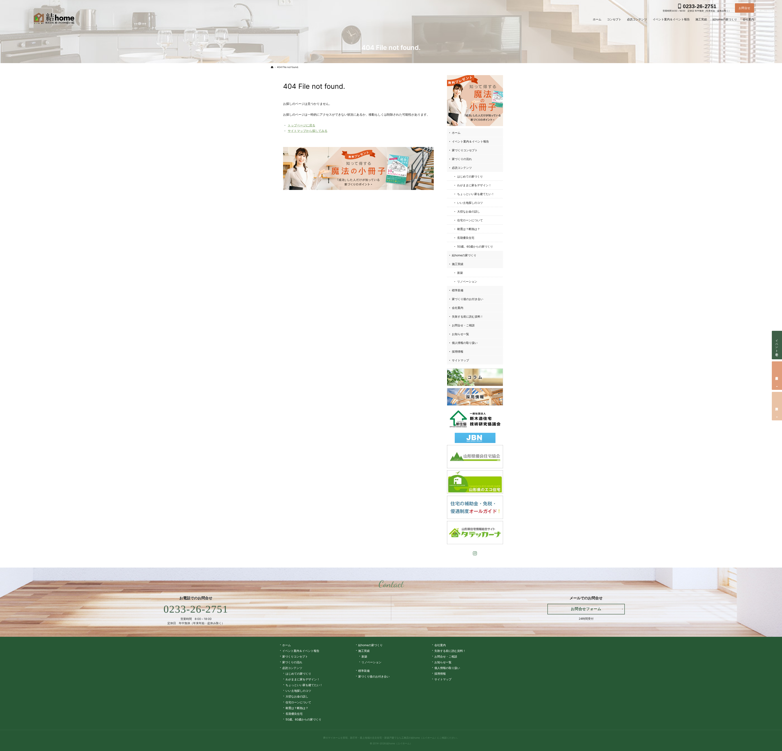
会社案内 (457, 307)
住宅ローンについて (470, 220)
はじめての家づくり (470, 176)
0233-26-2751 (196, 609)
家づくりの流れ (462, 159)
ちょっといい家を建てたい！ (475, 194)
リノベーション (467, 281)
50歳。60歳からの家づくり (475, 246)
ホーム (456, 132)
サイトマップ (460, 360)
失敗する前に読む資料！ (467, 316)
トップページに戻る (301, 125)
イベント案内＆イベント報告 (470, 141)
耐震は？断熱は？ (468, 229)
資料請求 (777, 405)
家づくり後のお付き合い (467, 299)
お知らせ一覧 (460, 334)
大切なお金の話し (468, 211)
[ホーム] (272, 67)
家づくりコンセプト (465, 150)
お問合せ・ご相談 (463, 325)
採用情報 (457, 351)
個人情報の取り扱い (465, 342)
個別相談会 (777, 374)
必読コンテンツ (462, 167)
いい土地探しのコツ (470, 202)
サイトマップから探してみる (307, 131)
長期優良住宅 (465, 237)
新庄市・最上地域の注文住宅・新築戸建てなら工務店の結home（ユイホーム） (393, 737)
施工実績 (457, 264)
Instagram (475, 552)
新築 (460, 272)
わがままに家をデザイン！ (474, 185)
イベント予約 (777, 344)
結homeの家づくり (464, 255)
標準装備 (457, 290)
